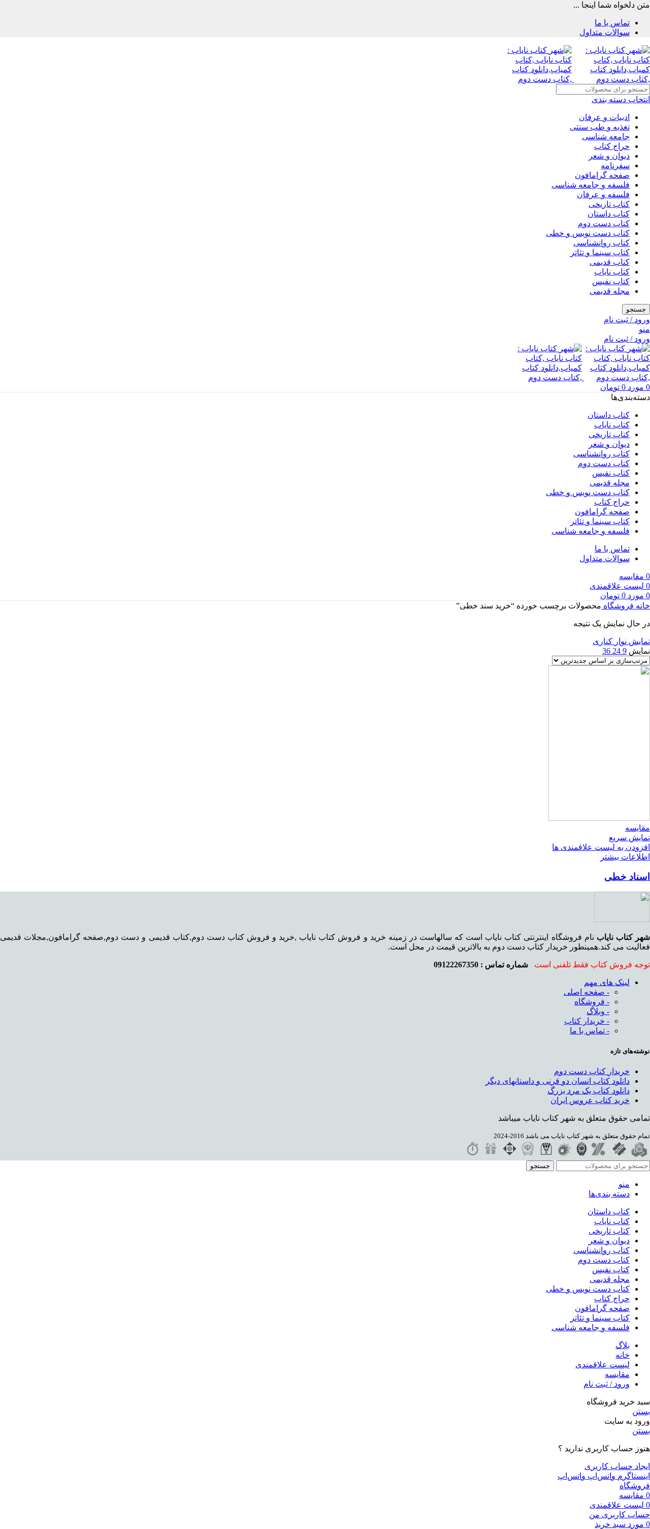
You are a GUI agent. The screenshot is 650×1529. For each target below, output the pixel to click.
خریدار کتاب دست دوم (592, 1071)
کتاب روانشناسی (601, 242)
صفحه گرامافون (602, 175)
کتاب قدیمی (610, 262)
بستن (641, 1411)
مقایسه (617, 1374)
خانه (642, 605)
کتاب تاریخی (609, 204)
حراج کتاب (612, 146)
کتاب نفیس (611, 281)
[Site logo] (611, 79)
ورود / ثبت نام (606, 1384)
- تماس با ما (589, 1030)
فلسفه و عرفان (603, 194)
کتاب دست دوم (604, 223)
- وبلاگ (598, 1011)
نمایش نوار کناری (621, 641)
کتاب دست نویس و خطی (588, 233)
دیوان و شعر (609, 155)
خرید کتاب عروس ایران (590, 1100)
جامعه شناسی (606, 136)
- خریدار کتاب (586, 1021)
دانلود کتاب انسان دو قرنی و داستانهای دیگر (557, 1081)
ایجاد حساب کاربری (617, 1466)
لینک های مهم (607, 982)
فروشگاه (617, 605)
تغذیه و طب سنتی (600, 127)
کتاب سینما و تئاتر (600, 252)
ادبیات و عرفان (604, 117)
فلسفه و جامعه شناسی (590, 184)
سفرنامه (615, 165)
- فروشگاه (591, 1001)
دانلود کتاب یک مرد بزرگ (588, 1090)
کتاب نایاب (612, 271)
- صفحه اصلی (586, 992)
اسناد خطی (627, 876)
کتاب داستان (609, 213)
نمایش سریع (629, 837)
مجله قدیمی (610, 291)
